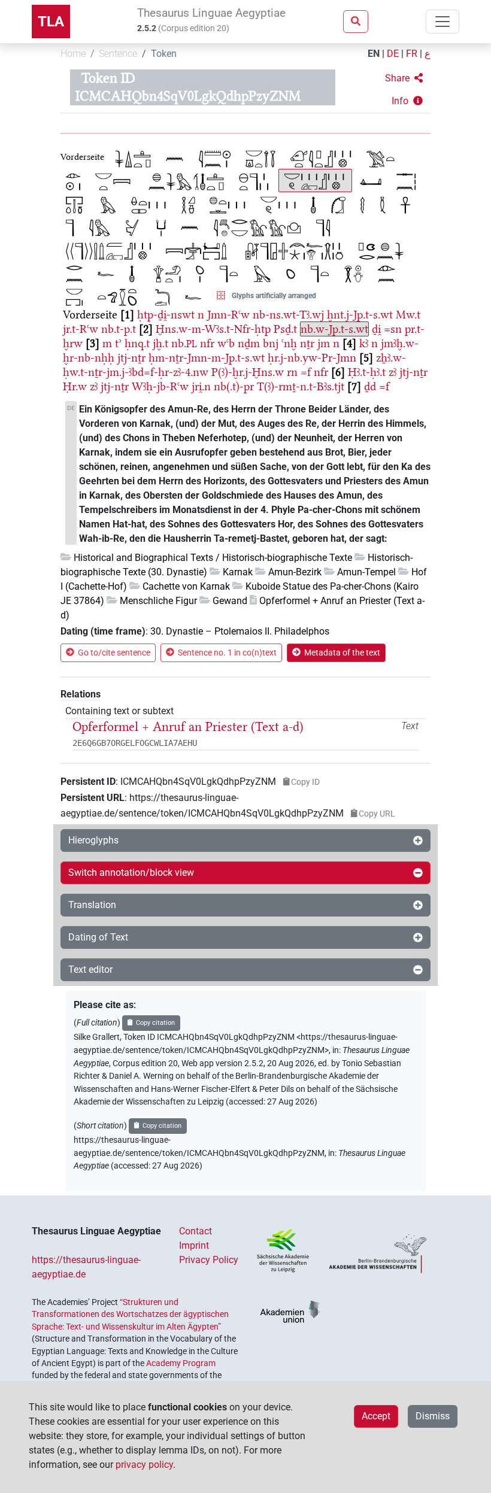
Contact (195, 1231)
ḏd (370, 386)
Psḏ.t (285, 329)
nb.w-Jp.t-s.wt (334, 329)
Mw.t (408, 314)
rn (292, 372)
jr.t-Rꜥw (80, 329)
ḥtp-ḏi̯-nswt (166, 314)
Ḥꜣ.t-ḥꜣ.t (367, 372)
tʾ (118, 343)
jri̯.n (201, 386)
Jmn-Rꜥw (228, 314)
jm (323, 343)
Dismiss (433, 1416)
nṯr (307, 343)
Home (73, 53)
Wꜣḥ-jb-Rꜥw (160, 386)
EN (374, 53)
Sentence (118, 53)
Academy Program (181, 1363)
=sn (393, 329)
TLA (51, 21)
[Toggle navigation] (442, 22)
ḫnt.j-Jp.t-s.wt (360, 314)
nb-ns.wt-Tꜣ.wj (288, 314)
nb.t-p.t (118, 329)
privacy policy (144, 1464)
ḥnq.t (137, 343)
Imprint (194, 1245)
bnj (270, 343)
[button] (404, 78)
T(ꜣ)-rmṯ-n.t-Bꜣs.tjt (300, 386)
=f (306, 372)
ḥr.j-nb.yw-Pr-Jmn (312, 358)
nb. (184, 343)
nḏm (249, 343)
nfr (207, 343)
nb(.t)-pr (234, 386)
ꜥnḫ (289, 343)
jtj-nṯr (131, 358)
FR (411, 53)
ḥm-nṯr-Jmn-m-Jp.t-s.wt (206, 358)
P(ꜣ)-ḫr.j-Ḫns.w (247, 372)
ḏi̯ (376, 329)
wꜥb (226, 343)
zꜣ (392, 372)
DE (393, 53)
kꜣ (363, 343)
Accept (376, 1416)
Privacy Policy (208, 1260)
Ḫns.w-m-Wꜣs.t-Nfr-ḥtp (213, 329)
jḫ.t (160, 343)
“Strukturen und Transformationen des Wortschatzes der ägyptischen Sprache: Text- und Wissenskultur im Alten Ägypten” (130, 1314)
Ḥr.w (75, 386)
